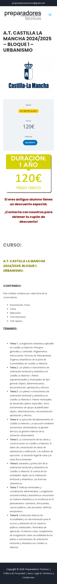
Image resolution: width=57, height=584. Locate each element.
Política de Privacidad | (15, 573)
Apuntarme (30, 142)
